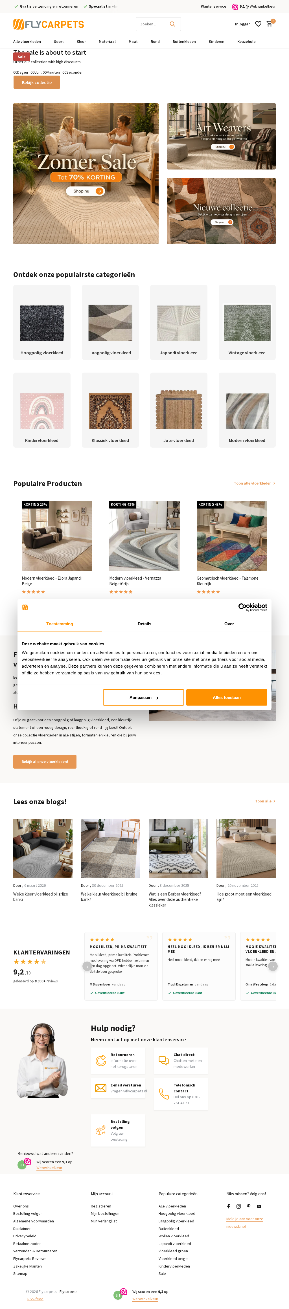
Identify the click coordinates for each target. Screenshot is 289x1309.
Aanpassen (141, 697)
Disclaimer (22, 1228)
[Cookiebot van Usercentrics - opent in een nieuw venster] (242, 607)
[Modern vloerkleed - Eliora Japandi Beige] (57, 536)
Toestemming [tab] (59, 623)
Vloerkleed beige (173, 1258)
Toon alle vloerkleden (253, 483)
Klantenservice (213, 6)
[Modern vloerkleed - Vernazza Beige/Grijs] (144, 536)
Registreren (101, 1206)
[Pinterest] (249, 1206)
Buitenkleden (184, 41)
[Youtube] (259, 1206)
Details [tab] (145, 623)
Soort (59, 41)
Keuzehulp (246, 41)
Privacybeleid (24, 1235)
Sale (22, 56)
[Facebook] (228, 1206)
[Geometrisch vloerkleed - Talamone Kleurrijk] (232, 536)
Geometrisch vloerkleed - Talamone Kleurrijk (228, 580)
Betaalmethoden (27, 1243)
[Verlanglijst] (258, 24)
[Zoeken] (172, 24)
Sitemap (20, 1273)
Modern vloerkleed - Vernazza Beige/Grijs (135, 580)
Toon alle (263, 801)
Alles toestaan (227, 697)
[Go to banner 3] (221, 211)
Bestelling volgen (28, 1213)
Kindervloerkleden (174, 1266)
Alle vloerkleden (27, 41)
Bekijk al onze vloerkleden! (45, 761)
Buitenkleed (169, 1228)
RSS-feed (35, 1298)
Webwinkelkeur (263, 6)
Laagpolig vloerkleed (176, 1221)
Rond (155, 41)
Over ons (21, 1206)
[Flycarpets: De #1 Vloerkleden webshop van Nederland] (48, 24)
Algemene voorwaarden (33, 1221)
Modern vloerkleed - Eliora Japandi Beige (52, 580)
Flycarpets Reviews (30, 1258)
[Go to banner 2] (221, 136)
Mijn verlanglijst (104, 1221)
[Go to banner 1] (86, 173)
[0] (268, 24)
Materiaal (107, 41)
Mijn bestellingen (105, 1213)
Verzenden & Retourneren (35, 1250)
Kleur (81, 41)
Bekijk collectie (37, 82)
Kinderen (216, 41)
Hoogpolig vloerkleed (177, 1213)
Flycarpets (69, 1291)
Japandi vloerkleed (175, 1243)
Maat (133, 41)
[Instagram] (239, 1206)
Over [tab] (229, 623)
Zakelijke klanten (27, 1266)
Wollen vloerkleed (174, 1235)
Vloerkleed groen (173, 1250)
